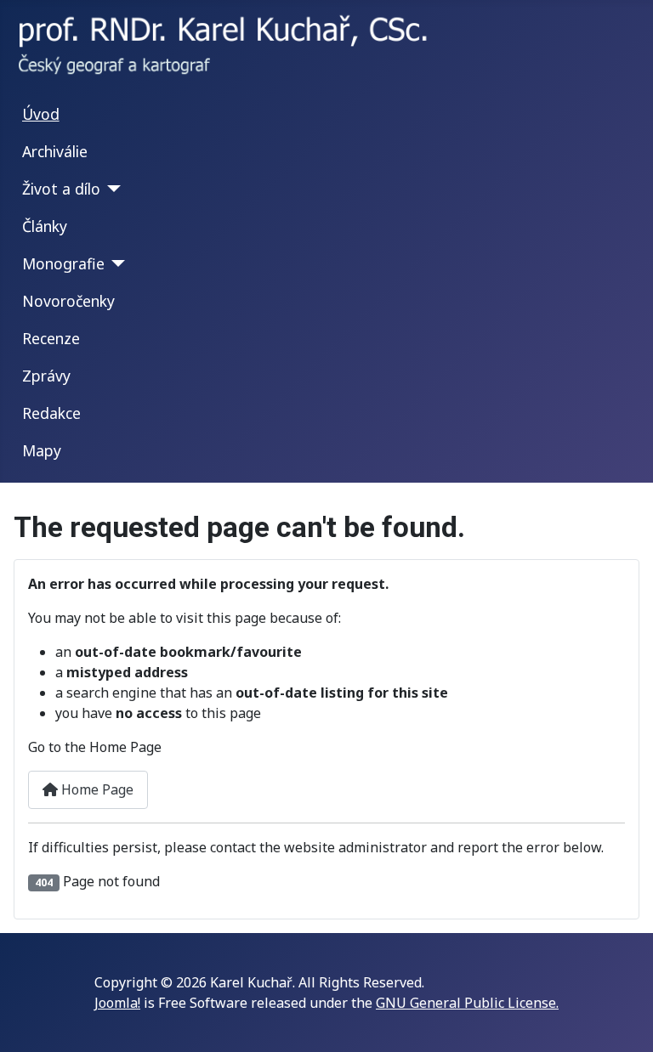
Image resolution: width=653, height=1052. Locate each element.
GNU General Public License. (467, 1002)
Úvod (41, 114)
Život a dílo (61, 188)
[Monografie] (115, 263)
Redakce (51, 413)
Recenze (51, 338)
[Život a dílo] (111, 188)
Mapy (41, 450)
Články (44, 226)
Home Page (95, 789)
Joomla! (117, 1002)
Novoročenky (68, 301)
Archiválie (55, 151)
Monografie (63, 263)
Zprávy (46, 375)
